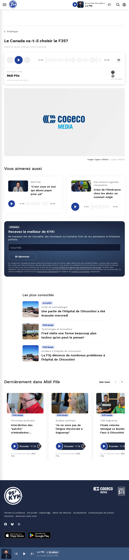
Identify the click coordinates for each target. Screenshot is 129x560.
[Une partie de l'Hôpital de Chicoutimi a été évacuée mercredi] (31, 309)
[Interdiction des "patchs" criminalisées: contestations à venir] (25, 403)
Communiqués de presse (101, 513)
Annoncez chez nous (26, 516)
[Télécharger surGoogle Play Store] (39, 535)
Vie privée (32, 513)
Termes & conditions (14, 513)
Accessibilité (79, 513)
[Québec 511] (121, 494)
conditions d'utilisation (81, 271)
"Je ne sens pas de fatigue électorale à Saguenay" (69, 429)
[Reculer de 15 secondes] (10, 60)
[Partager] (119, 60)
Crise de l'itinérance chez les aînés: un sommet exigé (107, 193)
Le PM (88, 5)
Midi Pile (13, 75)
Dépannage (45, 513)
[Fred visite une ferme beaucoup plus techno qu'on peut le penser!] (31, 331)
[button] (16, 553)
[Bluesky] (12, 524)
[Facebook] (5, 524)
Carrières (9, 516)
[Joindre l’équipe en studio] (109, 4)
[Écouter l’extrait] (19, 60)
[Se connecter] (124, 4)
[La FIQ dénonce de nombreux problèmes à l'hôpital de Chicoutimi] (31, 353)
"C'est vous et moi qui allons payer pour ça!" (43, 190)
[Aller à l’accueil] (13, 7)
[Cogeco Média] (103, 492)
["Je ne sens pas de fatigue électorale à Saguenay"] (70, 403)
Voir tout (104, 382)
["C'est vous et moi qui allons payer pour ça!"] (18, 186)
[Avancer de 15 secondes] (27, 60)
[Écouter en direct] (75, 4)
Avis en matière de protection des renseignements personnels (77, 267)
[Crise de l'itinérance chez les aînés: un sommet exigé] (81, 186)
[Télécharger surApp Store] (14, 535)
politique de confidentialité (47, 271)
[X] (19, 524)
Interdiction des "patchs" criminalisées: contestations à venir (22, 429)
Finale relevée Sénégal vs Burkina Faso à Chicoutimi (113, 429)
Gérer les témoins (62, 513)
